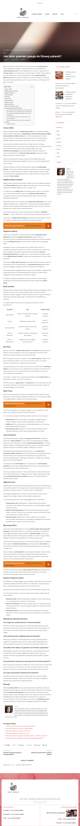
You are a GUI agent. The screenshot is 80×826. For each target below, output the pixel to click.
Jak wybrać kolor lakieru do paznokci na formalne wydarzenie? (19, 114)
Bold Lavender (8, 95)
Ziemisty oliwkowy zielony (12, 106)
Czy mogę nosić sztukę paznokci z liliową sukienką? (19, 110)
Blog (62, 14)
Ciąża (58, 135)
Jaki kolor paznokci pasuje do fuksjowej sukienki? (20, 726)
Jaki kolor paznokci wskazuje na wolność (18, 731)
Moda (58, 149)
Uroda (58, 156)
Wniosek (7, 122)
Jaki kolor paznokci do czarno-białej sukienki (19, 728)
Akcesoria (59, 127)
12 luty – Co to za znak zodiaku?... (67, 819)
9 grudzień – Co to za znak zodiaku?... (13, 810)
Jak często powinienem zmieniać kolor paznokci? (19, 120)
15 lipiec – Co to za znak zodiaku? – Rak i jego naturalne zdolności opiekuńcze (65, 114)
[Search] (76, 14)
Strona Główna (37, 14)
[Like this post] (14, 745)
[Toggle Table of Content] (31, 86)
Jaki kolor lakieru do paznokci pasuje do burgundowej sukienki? (25, 738)
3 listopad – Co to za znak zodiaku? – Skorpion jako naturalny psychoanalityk (66, 86)
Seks (58, 153)
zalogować (12, 765)
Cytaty (58, 138)
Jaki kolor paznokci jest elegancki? (55, 813)
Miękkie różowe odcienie (11, 91)
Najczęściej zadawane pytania (13, 108)
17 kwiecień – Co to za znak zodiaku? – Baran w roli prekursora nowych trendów (66, 106)
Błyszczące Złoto (9, 104)
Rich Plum (7, 96)
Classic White (8, 89)
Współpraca (40, 3)
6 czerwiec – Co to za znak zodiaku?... (66, 823)
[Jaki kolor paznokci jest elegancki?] (71, 813)
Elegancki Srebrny (9, 93)
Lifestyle (59, 145)
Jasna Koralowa (9, 100)
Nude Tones (8, 98)
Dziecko (59, 142)
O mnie (47, 14)
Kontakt (55, 14)
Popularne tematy (63, 67)
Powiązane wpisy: (11, 123)
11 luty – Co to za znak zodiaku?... (12, 818)
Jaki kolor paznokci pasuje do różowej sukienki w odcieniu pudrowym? (27, 735)
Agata (6, 59)
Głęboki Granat (9, 102)
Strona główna (6, 50)
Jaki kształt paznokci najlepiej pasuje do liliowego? (19, 111)
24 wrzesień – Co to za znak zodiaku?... (14, 814)
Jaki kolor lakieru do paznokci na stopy (17, 733)
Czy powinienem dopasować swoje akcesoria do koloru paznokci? (19, 117)
